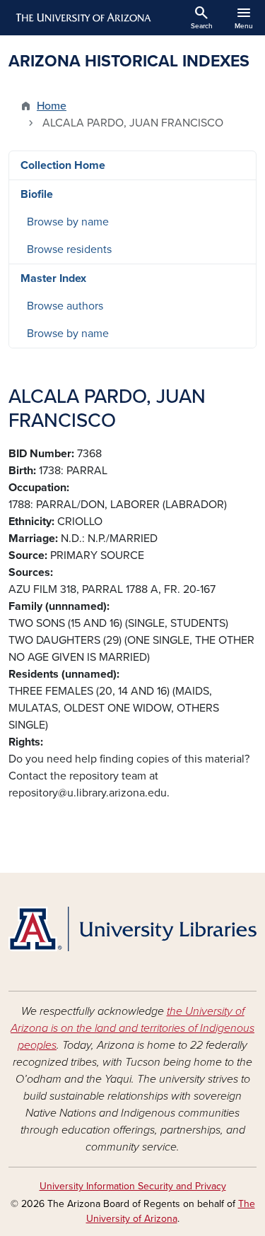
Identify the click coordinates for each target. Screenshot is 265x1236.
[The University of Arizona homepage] (82, 17)
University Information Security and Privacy (133, 1186)
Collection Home (62, 165)
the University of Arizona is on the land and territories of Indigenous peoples (132, 1028)
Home (51, 106)
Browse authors (65, 306)
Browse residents (69, 249)
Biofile (36, 194)
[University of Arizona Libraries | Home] (132, 929)
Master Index (53, 278)
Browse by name (68, 222)
